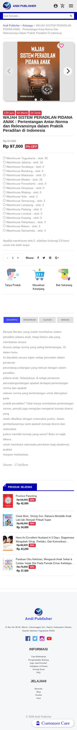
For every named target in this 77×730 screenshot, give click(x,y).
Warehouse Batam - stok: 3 (23, 226)
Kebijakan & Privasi (38, 666)
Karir (39, 698)
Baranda (38, 689)
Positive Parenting (26, 495)
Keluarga (28, 25)
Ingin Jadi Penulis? (38, 663)
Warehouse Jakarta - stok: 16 (24, 162)
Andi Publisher (11, 25)
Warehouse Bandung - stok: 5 (24, 171)
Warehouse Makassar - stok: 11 (26, 175)
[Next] (67, 71)
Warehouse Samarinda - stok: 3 (26, 230)
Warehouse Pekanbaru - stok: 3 (26, 222)
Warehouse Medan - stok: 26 (24, 179)
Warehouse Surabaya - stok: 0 (25, 166)
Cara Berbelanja (38, 656)
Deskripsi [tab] (12, 320)
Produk (38, 695)
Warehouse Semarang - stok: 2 (25, 200)
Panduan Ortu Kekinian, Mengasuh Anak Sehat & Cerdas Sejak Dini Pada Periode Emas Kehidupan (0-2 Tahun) (44, 563)
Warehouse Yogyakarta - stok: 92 (27, 158)
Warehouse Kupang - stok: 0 (24, 217)
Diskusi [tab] (65, 320)
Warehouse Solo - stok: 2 (22, 196)
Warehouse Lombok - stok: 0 (24, 213)
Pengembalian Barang (38, 660)
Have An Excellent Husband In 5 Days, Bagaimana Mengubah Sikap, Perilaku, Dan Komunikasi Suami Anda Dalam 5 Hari (45, 541)
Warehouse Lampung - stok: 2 (25, 205)
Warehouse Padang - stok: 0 (24, 209)
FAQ (38, 672)
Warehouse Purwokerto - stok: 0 (26, 183)
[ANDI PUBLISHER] (7, 5)
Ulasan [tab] (47, 320)
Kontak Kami (38, 669)
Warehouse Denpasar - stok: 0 (25, 188)
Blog (39, 692)
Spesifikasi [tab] (29, 320)
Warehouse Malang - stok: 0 (23, 192)
